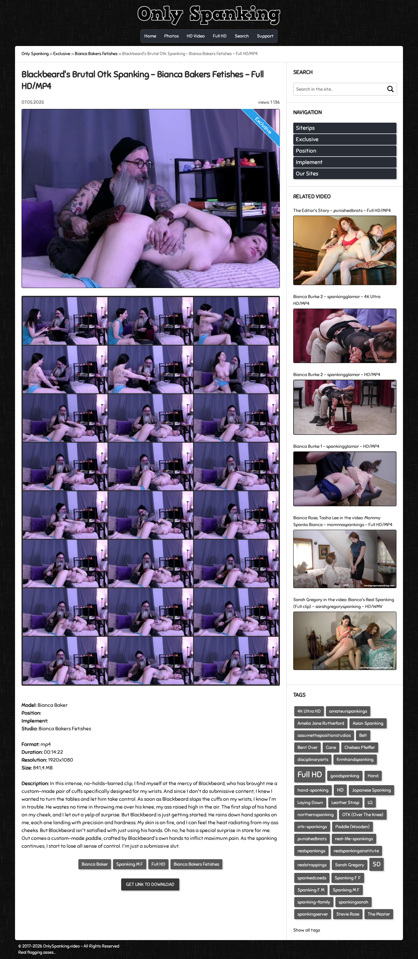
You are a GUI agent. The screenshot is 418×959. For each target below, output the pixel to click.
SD (376, 864)
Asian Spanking (368, 723)
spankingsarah (353, 902)
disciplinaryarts (312, 759)
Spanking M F (129, 864)
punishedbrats (312, 839)
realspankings (311, 851)
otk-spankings (312, 827)
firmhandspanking (355, 759)
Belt (363, 735)
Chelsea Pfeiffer (360, 747)
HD (340, 790)
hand (271, 807)
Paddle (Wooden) (352, 827)
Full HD (158, 864)
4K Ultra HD (309, 711)
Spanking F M (310, 890)
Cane (331, 747)
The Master (379, 914)
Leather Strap (345, 802)
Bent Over (307, 747)
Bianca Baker (95, 864)
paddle (94, 838)
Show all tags (306, 930)
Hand (373, 776)
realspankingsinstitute (356, 851)
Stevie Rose (347, 914)
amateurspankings (348, 711)
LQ (370, 802)
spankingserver (312, 914)
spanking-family (313, 902)
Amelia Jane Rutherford (320, 723)
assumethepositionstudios (324, 735)
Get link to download (150, 884)
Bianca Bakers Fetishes (196, 864)
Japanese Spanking (371, 790)
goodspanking (344, 776)
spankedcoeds (311, 878)
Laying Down (310, 802)
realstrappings (312, 865)
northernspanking (315, 814)
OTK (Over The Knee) (362, 814)
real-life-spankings (354, 839)
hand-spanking (313, 790)
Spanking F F (348, 878)
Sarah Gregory (349, 865)
